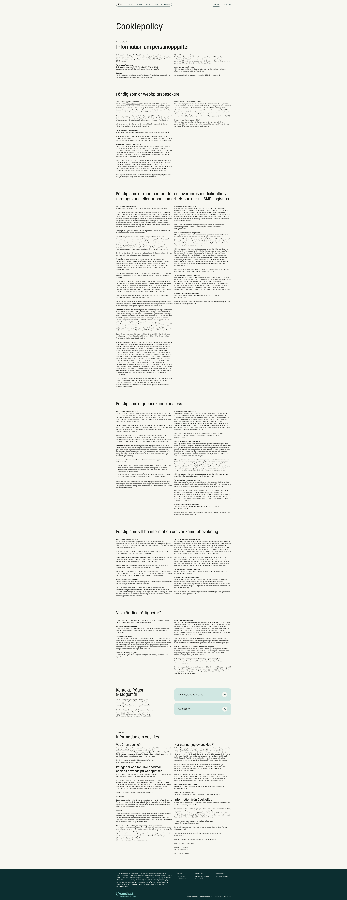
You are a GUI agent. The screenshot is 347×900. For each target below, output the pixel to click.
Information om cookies (162, 112)
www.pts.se (136, 762)
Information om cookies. (145, 77)
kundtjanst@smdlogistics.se (203, 876)
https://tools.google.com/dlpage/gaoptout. (135, 840)
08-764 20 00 (199, 878)
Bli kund (216, 4)
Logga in (227, 4)
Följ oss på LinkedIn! (222, 876)
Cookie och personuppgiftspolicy (223, 896)
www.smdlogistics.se (133, 75)
